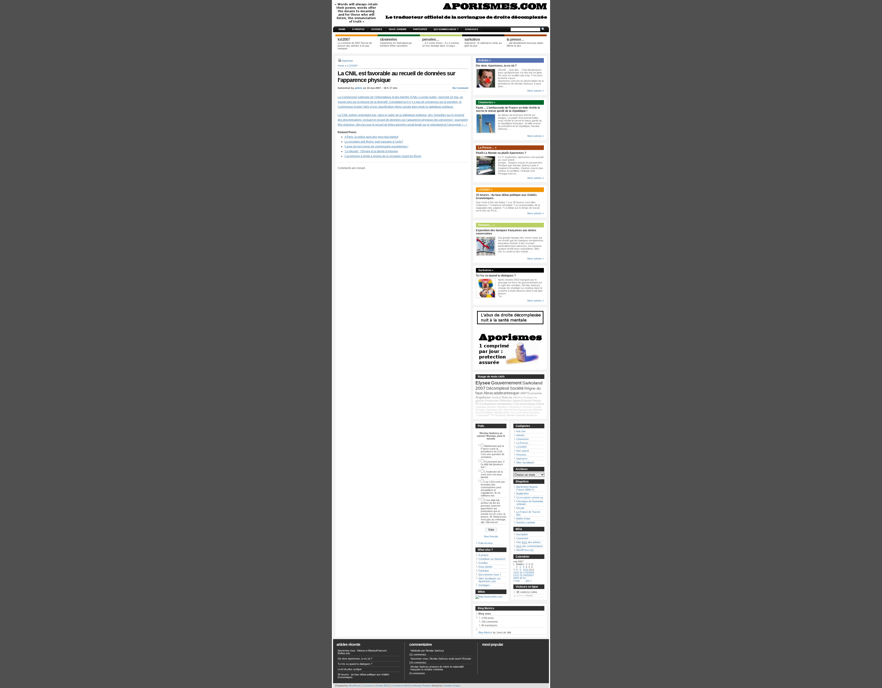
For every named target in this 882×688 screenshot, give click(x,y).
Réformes (506, 400)
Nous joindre (398, 29)
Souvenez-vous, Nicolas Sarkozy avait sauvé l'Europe (440, 658)
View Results (491, 536)
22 (517, 575)
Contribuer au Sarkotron (491, 559)
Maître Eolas (523, 518)
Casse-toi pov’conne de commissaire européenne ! (376, 146)
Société (517, 388)
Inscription (522, 534)
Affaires (517, 397)
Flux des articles (528, 542)
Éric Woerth (505, 409)
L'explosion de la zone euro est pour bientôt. (492, 474)
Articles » (484, 60)
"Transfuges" (482, 415)
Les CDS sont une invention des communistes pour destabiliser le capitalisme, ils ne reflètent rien (493, 488)
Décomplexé (497, 388)
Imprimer (347, 60)
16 (521, 572)
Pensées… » (486, 225)
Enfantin (526, 400)
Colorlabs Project (452, 685)
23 (521, 575)
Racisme (535, 412)
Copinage (480, 407)
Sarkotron (521, 458)
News (526, 412)
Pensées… (522, 454)
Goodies (376, 29)
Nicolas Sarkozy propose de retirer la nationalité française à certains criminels (437, 668)
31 (524, 578)
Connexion (522, 538)
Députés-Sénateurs (498, 407)
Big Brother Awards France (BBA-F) (527, 488)
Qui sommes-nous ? (446, 29)
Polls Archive (485, 543)
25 (527, 575)
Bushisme (531, 415)
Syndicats (500, 415)
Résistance (515, 407)
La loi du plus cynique (350, 669)
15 (517, 572)
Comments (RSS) (401, 685)
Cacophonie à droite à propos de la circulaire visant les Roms (383, 156)
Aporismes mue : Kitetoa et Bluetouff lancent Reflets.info (362, 652)
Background (525, 409)
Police (540, 404)
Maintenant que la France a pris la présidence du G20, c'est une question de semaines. (492, 451)
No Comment (460, 88)
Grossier (527, 407)
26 (530, 575)
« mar (516, 580)
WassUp (529, 596)
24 (524, 575)
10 (524, 569)
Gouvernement (506, 382)
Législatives (491, 409)
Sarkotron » (486, 270)
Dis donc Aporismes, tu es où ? (496, 65)
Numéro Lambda (525, 522)
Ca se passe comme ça (529, 497)
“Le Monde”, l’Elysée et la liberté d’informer (371, 151)
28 (514, 578)
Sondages (471, 29)
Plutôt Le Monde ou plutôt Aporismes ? (501, 153)
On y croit (516, 412)
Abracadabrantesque (501, 393)
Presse (536, 400)
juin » (528, 580)
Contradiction (488, 404)
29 (517, 578)
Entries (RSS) (383, 685)
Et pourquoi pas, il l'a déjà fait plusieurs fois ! (492, 464)
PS (477, 404)
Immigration (504, 404)
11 (527, 569)
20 (532, 572)
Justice (496, 397)
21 (514, 575)
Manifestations (502, 412)
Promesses (492, 400)
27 (532, 575)
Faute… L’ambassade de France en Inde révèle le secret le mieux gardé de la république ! (508, 109)
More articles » (535, 90)
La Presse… (523, 443)
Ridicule (507, 397)
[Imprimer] (339, 60)
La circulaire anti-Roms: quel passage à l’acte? (374, 141)
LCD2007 (352, 65)
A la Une (521, 431)
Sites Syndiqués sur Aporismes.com (489, 580)
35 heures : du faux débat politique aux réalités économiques (363, 676)
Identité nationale (516, 415)
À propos (358, 29)
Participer (420, 29)
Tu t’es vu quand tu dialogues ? (496, 275)
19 (530, 572)
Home (342, 29)
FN (492, 415)
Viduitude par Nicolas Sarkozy (427, 650)
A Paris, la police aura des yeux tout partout (371, 136)
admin (358, 88)
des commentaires (529, 546)
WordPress (354, 685)
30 (521, 578)
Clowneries (522, 439)
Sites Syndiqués (525, 462)
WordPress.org (524, 550)
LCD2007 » (485, 189)
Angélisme (483, 397)
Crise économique (524, 404)
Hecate (520, 508)
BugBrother (522, 493)
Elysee (482, 383)
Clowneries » (486, 102)
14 (514, 572)
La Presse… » (487, 147)
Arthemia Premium (421, 685)
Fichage (479, 409)
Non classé (522, 450)
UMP (523, 393)
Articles (520, 435)
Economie (534, 393)
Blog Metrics (485, 632)
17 (524, 572)
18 (527, 572)
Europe (537, 407)
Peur (515, 409)
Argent (516, 400)
